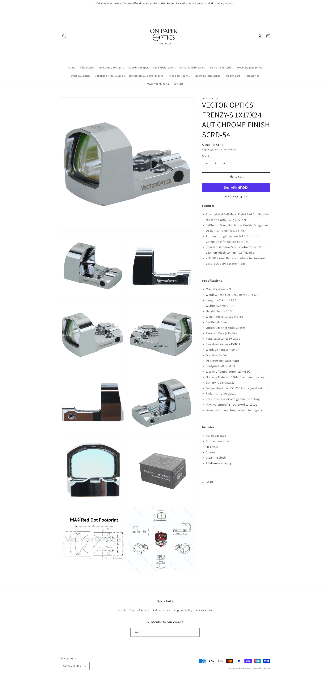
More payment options (236, 196)
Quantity (207, 156)
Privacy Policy (204, 610)
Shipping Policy (182, 610)
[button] (64, 36)
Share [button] (210, 481)
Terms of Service (139, 610)
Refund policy (161, 610)
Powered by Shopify (261, 668)
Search (121, 610)
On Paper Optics (243, 668)
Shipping (207, 149)
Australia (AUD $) (72, 666)
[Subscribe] (195, 632)
